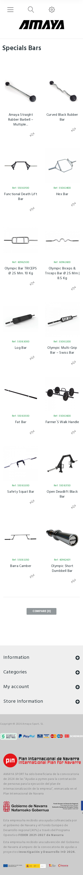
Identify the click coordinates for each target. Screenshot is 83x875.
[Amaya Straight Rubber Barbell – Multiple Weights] (20, 91)
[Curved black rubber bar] (62, 91)
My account (16, 687)
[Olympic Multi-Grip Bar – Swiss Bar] (62, 319)
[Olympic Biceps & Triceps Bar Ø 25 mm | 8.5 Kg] (62, 240)
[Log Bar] (20, 319)
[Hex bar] (62, 165)
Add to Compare (32, 134)
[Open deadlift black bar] (62, 463)
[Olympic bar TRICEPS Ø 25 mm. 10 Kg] (20, 240)
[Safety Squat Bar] (20, 463)
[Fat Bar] (20, 394)
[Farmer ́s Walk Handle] (62, 394)
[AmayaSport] (41, 24)
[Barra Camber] (20, 537)
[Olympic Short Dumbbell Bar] (62, 537)
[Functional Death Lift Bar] (20, 165)
